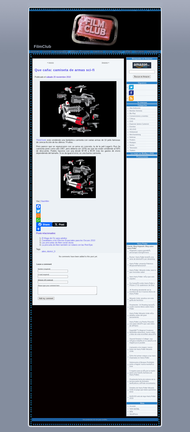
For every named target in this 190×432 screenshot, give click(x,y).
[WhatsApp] (78, 220)
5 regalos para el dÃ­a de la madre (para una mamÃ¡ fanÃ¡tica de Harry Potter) (142, 373)
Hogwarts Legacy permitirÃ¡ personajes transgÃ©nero (139, 252)
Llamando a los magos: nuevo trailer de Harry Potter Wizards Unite (140, 349)
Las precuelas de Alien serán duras (58, 243)
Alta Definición (134, 108)
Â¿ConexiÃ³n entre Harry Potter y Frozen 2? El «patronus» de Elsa (142, 284)
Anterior (51, 62)
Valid (134, 409)
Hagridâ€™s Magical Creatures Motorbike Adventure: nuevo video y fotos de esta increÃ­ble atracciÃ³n (142, 332)
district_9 (51, 251)
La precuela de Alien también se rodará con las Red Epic (67, 245)
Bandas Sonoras (135, 111)
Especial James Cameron (139, 124)
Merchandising (135, 135)
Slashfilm (45, 201)
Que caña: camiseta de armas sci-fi (65, 69)
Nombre (40, 269)
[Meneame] (78, 215)
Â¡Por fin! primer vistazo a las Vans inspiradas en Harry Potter (142, 357)
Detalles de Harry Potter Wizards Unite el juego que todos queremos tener (142, 390)
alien (44, 251)
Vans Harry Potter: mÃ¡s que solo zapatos (141, 278)
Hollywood (133, 132)
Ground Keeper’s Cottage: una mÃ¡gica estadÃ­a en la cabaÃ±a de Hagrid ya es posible (142, 341)
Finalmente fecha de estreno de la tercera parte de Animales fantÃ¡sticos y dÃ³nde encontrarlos (142, 381)
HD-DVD (132, 129)
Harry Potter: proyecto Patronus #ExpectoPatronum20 (141, 265)
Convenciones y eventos (138, 116)
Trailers (132, 150)
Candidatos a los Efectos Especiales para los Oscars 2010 (68, 240)
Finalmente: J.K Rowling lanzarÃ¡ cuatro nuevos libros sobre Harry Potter (142, 307)
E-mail (40, 274)
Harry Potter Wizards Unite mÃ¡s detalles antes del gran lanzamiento (141, 315)
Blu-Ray (132, 113)
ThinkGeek (41, 140)
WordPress (133, 414)
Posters (132, 140)
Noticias (132, 137)
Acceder (132, 406)
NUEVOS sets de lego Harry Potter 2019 (142, 397)
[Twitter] (78, 211)
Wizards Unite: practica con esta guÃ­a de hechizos (141, 299)
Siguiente (105, 62)
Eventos (132, 127)
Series (131, 145)
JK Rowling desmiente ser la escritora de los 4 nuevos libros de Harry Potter (142, 292)
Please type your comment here (48, 285)
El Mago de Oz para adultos (54, 238)
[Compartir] (78, 229)
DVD (131, 121)
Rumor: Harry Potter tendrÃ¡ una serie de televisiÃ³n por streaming (142, 258)
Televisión (133, 148)
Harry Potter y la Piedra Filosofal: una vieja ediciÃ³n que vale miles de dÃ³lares (142, 324)
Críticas (132, 119)
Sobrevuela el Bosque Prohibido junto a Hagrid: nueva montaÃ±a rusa (141, 364)
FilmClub (42, 46)
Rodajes (132, 143)
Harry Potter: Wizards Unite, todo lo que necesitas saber (142, 271)
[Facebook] (78, 206)
